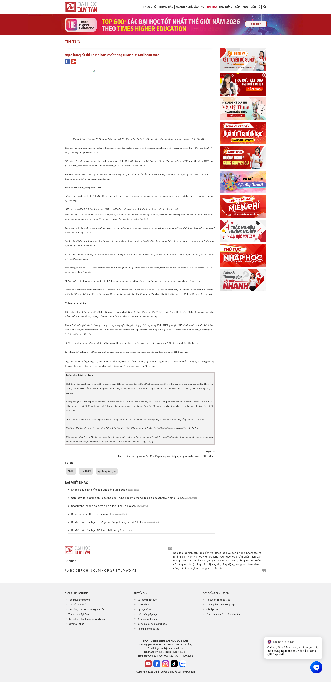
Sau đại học (143, 604)
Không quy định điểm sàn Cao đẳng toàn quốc (99, 489)
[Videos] (148, 663)
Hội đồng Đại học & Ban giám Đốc (86, 609)
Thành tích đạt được (79, 614)
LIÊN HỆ (255, 6)
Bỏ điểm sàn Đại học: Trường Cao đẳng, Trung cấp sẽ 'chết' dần (109, 522)
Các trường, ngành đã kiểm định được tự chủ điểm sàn (103, 506)
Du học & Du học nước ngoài (152, 623)
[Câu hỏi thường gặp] (243, 280)
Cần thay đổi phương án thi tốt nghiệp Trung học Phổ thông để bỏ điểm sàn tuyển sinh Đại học (128, 497)
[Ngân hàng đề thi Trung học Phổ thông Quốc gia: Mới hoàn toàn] (67, 61)
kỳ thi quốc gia (107, 471)
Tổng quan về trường (79, 599)
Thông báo (166, 6)
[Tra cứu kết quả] (243, 84)
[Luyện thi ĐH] (243, 206)
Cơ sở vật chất (76, 623)
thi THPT (86, 471)
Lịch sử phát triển (77, 604)
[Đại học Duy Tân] (77, 550)
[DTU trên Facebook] (156, 663)
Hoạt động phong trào (218, 599)
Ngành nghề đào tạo (148, 628)
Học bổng (225, 6)
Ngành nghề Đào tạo (190, 6)
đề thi (71, 471)
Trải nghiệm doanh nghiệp (220, 604)
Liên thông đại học (147, 614)
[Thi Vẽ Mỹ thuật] (243, 108)
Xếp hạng (241, 6)
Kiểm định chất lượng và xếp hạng (86, 619)
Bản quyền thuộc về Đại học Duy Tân (175, 671)
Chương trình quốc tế (148, 619)
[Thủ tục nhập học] (243, 255)
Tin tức (212, 6)
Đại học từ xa (144, 609)
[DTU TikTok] (174, 663)
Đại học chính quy (147, 599)
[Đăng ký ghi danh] (243, 59)
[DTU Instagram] (165, 663)
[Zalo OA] (182, 663)
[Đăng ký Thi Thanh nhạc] (243, 133)
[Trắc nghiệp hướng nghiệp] (243, 231)
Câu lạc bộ (212, 609)
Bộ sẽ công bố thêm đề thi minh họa (93, 514)
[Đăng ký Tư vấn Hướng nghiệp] (243, 157)
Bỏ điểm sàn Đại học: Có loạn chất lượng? (96, 530)
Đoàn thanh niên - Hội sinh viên (223, 614)
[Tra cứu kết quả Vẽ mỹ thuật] (243, 182)
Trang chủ (148, 6)
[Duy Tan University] (81, 7)
